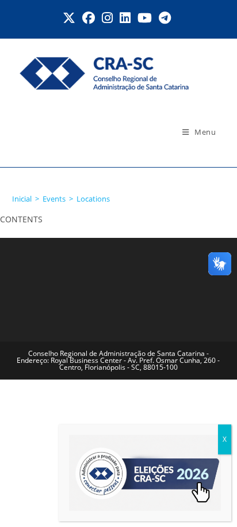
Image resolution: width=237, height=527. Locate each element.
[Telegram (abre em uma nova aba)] (164, 18)
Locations (93, 199)
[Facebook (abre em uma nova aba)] (88, 18)
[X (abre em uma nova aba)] (71, 18)
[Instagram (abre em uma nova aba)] (107, 18)
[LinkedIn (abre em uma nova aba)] (125, 18)
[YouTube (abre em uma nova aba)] (144, 18)
